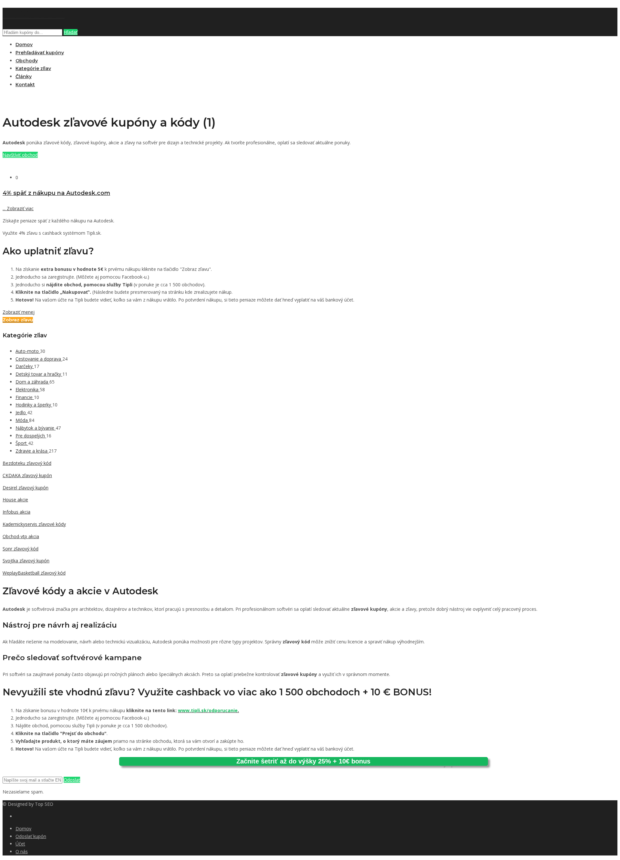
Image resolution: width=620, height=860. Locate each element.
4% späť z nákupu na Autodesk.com (56, 192)
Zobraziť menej (19, 312)
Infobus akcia (16, 512)
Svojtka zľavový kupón (26, 561)
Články (24, 76)
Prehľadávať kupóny (40, 53)
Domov (24, 44)
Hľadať (71, 32)
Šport (22, 443)
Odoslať (72, 780)
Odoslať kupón (31, 836)
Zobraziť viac (18, 208)
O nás (22, 851)
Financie (25, 397)
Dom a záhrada (32, 382)
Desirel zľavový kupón (25, 488)
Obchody (27, 61)
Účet (20, 844)
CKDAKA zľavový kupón (27, 475)
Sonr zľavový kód (20, 549)
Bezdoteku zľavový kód (27, 463)
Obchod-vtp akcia (21, 536)
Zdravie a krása (32, 451)
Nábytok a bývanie (36, 428)
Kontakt (25, 84)
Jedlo (21, 412)
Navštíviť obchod (20, 155)
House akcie (15, 500)
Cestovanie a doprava (39, 359)
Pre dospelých (31, 436)
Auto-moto (28, 351)
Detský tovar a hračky (39, 374)
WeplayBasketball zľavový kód (34, 573)
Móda (22, 420)
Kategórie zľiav (33, 68)
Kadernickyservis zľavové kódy (34, 524)
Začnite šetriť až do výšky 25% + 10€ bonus (303, 761)
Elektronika (28, 389)
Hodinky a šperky (34, 405)
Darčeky (25, 366)
